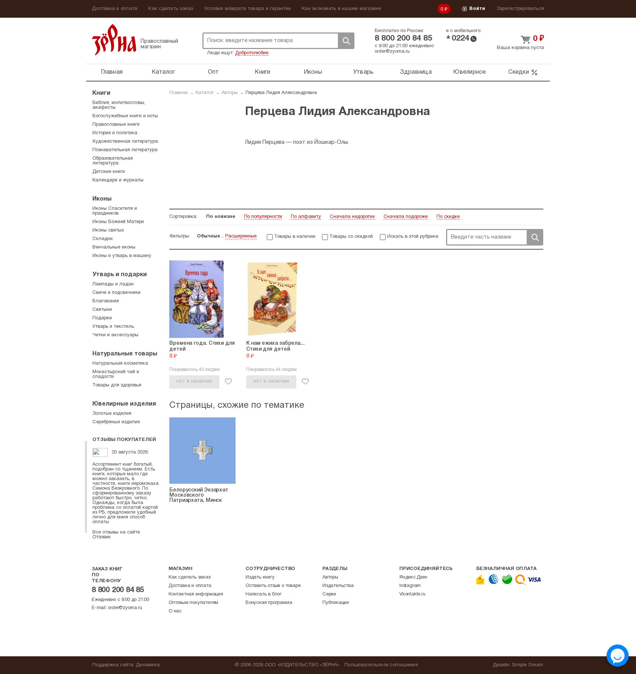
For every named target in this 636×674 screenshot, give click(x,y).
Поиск (346, 40)
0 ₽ (444, 9)
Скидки (518, 72)
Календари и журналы (118, 180)
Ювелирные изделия (124, 404)
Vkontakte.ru (412, 594)
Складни (102, 239)
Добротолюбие (251, 53)
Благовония (105, 301)
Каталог (163, 72)
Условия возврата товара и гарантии (247, 9)
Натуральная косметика (120, 363)
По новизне (220, 217)
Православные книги (115, 124)
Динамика (148, 665)
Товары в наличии (294, 236)
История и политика (114, 133)
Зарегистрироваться (520, 9)
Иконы (313, 72)
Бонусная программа (268, 603)
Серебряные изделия (116, 422)
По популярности (263, 217)
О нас (175, 611)
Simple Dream (527, 665)
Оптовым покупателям (193, 603)
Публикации (335, 603)
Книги (262, 72)
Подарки (102, 318)
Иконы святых (108, 230)
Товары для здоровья (116, 385)
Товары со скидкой (351, 236)
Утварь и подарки (119, 274)
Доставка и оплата (114, 9)
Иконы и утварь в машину (121, 256)
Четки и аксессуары (115, 335)
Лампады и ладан (113, 284)
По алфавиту (306, 217)
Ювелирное (469, 72)
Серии (329, 594)
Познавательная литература (125, 150)
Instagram (410, 586)
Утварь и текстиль (113, 326)
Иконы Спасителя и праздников (114, 211)
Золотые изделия (111, 413)
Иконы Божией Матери (118, 222)
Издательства (338, 586)
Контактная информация (196, 594)
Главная (112, 72)
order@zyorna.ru (392, 51)
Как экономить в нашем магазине (341, 9)
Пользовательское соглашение (381, 665)
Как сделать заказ (170, 9)
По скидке (448, 217)
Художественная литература (125, 141)
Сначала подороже (406, 217)
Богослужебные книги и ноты (125, 116)
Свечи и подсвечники (116, 293)
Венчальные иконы (113, 247)
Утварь (363, 72)
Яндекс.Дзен (413, 577)
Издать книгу (260, 577)
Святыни (102, 310)
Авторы (230, 93)
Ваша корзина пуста (520, 48)
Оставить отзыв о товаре (272, 586)
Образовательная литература (112, 161)
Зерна (114, 39)
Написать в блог (263, 594)
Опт (213, 72)
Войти (477, 9)
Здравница (416, 72)
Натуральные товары (124, 354)
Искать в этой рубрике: (413, 236)
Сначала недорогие (352, 217)
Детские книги (108, 172)
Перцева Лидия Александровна (281, 93)
